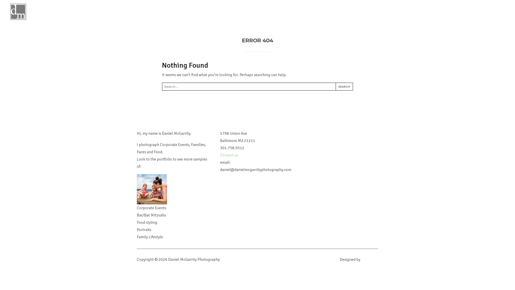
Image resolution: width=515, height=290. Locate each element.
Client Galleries (477, 9)
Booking (424, 9)
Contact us (229, 155)
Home (343, 9)
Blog (405, 9)
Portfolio (384, 9)
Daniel (362, 9)
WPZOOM (369, 259)
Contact (447, 9)
